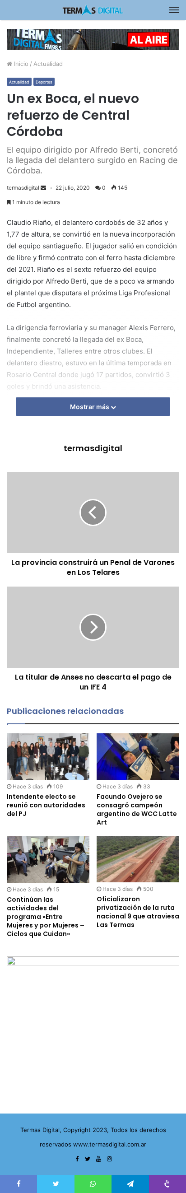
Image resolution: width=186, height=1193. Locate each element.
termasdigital (23, 187)
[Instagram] (109, 1159)
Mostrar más (90, 406)
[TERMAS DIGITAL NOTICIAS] (93, 10)
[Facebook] (76, 1159)
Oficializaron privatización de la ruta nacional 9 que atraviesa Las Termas (138, 912)
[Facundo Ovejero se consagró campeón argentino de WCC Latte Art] (138, 756)
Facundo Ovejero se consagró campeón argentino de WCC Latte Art (137, 809)
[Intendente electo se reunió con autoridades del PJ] (48, 756)
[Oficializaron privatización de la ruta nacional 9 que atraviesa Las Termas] (138, 859)
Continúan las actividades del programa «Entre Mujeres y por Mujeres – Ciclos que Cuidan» (45, 916)
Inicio (20, 63)
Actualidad (48, 63)
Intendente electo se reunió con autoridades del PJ (46, 805)
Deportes (44, 81)
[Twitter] (87, 1159)
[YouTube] (98, 1159)
